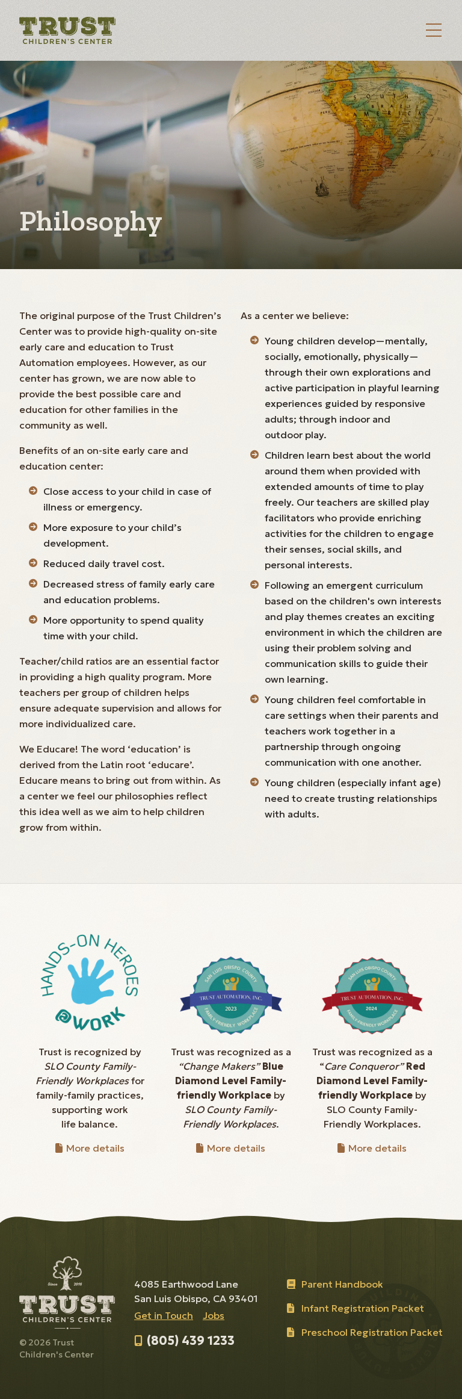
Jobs (213, 1315)
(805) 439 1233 (191, 1340)
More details (94, 1148)
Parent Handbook (342, 1284)
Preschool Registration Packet (372, 1332)
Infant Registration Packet (362, 1308)
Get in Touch (163, 1315)
